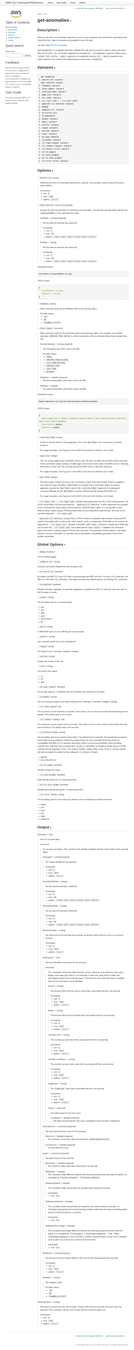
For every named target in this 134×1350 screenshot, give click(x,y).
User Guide (61, 3)
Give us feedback (12, 76)
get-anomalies (11, 27)
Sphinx (125, 1345)
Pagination (66, 450)
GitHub (82, 3)
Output (11, 40)
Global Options (14, 38)
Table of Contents (17, 22)
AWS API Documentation (56, 45)
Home (50, 3)
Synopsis (12, 32)
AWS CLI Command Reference (24, 2)
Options (11, 35)
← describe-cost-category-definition (88, 8)
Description (12, 30)
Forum (73, 3)
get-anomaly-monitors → (116, 8)
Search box (10, 51)
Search (27, 55)
